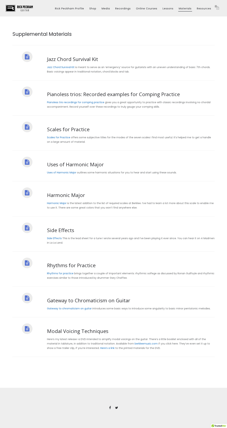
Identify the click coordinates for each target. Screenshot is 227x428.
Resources (204, 8)
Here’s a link (107, 348)
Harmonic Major (57, 203)
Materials (185, 8)
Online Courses (146, 8)
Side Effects (54, 238)
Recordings (123, 8)
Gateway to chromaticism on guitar (69, 308)
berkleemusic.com (146, 343)
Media (106, 8)
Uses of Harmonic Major (61, 172)
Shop (92, 8)
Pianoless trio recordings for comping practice (75, 102)
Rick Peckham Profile (69, 8)
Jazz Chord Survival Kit (60, 67)
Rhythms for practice (60, 273)
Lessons (168, 8)
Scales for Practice (58, 137)
